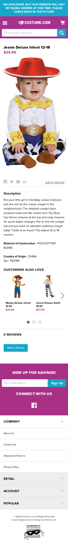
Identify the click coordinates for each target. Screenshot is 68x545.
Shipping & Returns (14, 455)
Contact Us (10, 444)
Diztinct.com (50, 520)
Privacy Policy (11, 467)
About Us (9, 433)
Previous (4, 295)
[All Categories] (5, 23)
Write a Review (15, 347)
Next (62, 295)
